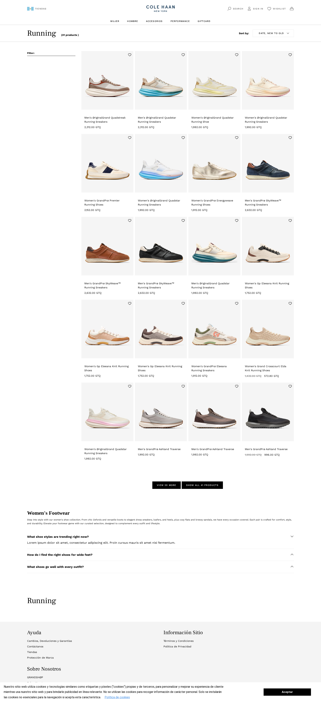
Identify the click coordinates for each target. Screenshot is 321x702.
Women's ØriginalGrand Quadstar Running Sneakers (266, 119)
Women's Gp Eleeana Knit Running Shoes (267, 285)
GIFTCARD (204, 21)
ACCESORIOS (154, 21)
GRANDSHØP (35, 677)
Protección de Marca (40, 657)
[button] (160, 537)
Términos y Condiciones (178, 640)
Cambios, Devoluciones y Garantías (49, 640)
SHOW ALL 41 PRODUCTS (202, 485)
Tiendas (32, 652)
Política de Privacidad (177, 646)
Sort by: (244, 33)
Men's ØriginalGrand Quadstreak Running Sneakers (105, 119)
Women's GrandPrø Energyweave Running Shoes (212, 202)
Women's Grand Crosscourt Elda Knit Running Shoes (265, 368)
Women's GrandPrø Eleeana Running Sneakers (209, 368)
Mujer (114, 21)
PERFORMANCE (180, 21)
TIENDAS (40, 8)
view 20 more (166, 485)
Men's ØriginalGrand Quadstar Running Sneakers (157, 119)
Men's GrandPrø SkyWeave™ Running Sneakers (263, 202)
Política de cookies (117, 697)
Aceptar (287, 692)
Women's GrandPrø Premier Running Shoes (102, 202)
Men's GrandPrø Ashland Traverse (159, 449)
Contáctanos (35, 646)
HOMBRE (132, 21)
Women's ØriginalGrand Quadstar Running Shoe (212, 119)
